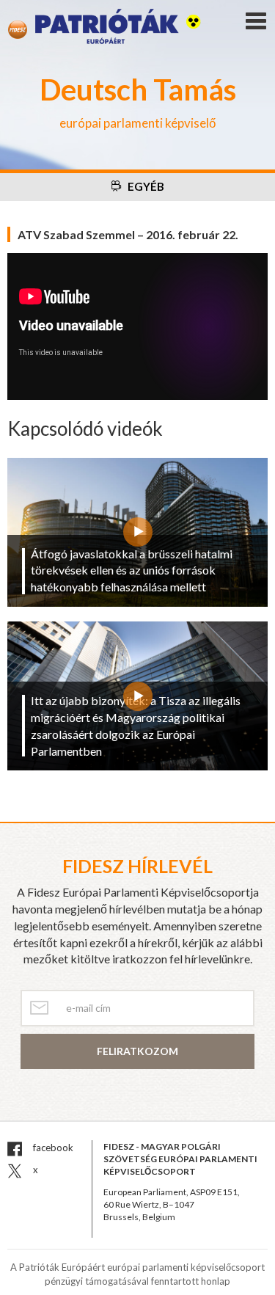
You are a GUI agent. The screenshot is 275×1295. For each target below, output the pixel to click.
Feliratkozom (137, 1051)
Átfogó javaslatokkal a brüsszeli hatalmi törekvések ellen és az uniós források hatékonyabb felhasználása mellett (131, 570)
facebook (52, 1147)
